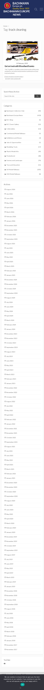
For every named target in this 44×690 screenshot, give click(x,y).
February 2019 (11, 582)
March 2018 (10, 631)
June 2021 (9, 455)
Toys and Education (24, 165)
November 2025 (11, 230)
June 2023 (9, 361)
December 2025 (11, 225)
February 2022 (11, 419)
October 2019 (11, 546)
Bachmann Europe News (14, 77)
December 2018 (11, 591)
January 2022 (10, 424)
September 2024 (12, 293)
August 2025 (10, 243)
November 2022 (11, 392)
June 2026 (9, 198)
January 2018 (10, 640)
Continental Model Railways (24, 133)
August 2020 (10, 501)
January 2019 (10, 586)
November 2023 (11, 338)
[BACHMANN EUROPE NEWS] (16, 6)
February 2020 (11, 528)
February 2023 (11, 379)
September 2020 (12, 496)
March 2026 (10, 212)
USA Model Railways (24, 174)
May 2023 (9, 365)
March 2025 (10, 266)
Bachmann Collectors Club (24, 111)
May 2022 (9, 410)
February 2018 (11, 636)
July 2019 (9, 559)
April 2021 (9, 465)
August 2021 (10, 446)
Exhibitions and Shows (24, 138)
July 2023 (9, 356)
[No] (20, 687)
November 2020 (11, 487)
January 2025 (10, 275)
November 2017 (11, 649)
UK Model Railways (24, 169)
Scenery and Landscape (13, 79)
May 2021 (9, 460)
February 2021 (11, 474)
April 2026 (9, 207)
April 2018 (9, 627)
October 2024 (11, 289)
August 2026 (10, 189)
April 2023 (9, 370)
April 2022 (9, 415)
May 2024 (9, 311)
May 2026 (9, 203)
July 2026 (9, 194)
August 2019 (10, 555)
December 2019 (11, 537)
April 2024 (9, 316)
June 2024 (9, 307)
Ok (22, 684)
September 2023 (12, 347)
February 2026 (11, 216)
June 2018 (9, 618)
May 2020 (9, 514)
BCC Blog (24, 120)
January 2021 (10, 478)
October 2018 (11, 600)
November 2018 (11, 595)
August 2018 (10, 609)
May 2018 (9, 622)
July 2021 (9, 451)
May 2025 (9, 257)
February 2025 (11, 271)
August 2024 (10, 298)
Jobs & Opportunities (24, 142)
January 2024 (10, 329)
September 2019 (12, 550)
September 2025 (12, 239)
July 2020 (9, 505)
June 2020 (9, 510)
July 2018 (9, 613)
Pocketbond (24, 156)
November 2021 (11, 433)
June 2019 (9, 564)
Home (5, 26)
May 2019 (9, 568)
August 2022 (10, 401)
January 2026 (10, 221)
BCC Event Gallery (24, 124)
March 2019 (10, 577)
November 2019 (11, 541)
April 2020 (9, 519)
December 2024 (11, 280)
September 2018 (12, 604)
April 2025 (9, 261)
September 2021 (12, 442)
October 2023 (11, 343)
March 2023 (10, 374)
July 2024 (9, 302)
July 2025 (9, 248)
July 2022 (9, 406)
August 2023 (10, 352)
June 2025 (9, 252)
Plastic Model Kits (24, 151)
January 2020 (10, 532)
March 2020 (10, 523)
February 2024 (11, 325)
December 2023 (11, 334)
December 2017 (11, 645)
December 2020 (11, 483)
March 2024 (10, 320)
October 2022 (11, 397)
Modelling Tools (24, 147)
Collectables (24, 129)
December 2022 (11, 388)
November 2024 (11, 284)
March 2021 (10, 469)
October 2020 (11, 492)
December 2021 (11, 428)
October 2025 (11, 234)
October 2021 (11, 437)
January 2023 (10, 383)
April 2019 (9, 573)
